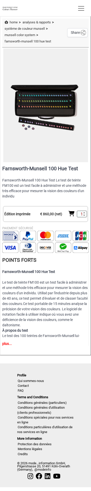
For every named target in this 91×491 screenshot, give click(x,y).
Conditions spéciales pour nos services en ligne (45, 420)
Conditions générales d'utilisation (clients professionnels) (41, 410)
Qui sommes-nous (31, 381)
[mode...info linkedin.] (47, 476)
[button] (80, 8)
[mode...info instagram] (30, 476)
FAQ (21, 390)
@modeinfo (42, 469)
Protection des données (35, 444)
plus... (7, 344)
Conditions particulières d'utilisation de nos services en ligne (45, 429)
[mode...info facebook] (39, 476)
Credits (23, 454)
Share (75, 32)
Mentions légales (30, 449)
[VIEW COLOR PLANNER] (10, 8)
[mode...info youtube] (57, 476)
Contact (23, 386)
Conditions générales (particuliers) (42, 403)
